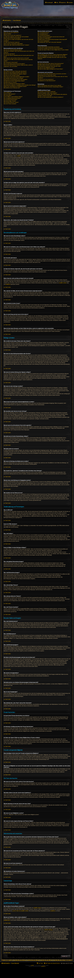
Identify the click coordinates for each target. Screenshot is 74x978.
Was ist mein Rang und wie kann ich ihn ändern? (14, 63)
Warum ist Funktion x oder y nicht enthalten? (47, 93)
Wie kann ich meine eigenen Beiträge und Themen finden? (50, 68)
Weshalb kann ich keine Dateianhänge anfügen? (14, 80)
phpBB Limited (62, 282)
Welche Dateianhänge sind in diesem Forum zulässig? (49, 85)
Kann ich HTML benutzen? (9, 94)
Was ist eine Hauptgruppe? (43, 40)
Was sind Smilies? (8, 95)
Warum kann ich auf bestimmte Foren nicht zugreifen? (15, 79)
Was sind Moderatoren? (43, 33)
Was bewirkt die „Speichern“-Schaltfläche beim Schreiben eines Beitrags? (20, 85)
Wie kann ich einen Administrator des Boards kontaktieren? (50, 97)
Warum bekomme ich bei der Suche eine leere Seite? (49, 66)
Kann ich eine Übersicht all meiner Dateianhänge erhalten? (50, 86)
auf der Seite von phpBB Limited (20, 910)
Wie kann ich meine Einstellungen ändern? (13, 49)
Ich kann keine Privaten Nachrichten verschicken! (48, 47)
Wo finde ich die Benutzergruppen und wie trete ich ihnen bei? (51, 36)
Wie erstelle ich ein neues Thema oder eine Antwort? (15, 71)
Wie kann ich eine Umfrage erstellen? (12, 75)
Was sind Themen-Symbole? (10, 103)
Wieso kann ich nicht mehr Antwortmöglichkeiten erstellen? (16, 76)
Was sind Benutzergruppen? (44, 35)
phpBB (32, 965)
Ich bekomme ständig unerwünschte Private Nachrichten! (50, 48)
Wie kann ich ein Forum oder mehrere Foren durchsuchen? (51, 63)
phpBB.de (8, 284)
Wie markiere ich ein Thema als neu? (12, 87)
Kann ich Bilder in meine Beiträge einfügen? (13, 96)
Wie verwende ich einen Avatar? (11, 62)
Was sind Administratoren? (43, 32)
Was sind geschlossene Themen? (11, 102)
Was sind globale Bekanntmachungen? (12, 98)
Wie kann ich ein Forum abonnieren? (46, 79)
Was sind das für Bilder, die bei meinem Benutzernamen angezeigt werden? (18, 60)
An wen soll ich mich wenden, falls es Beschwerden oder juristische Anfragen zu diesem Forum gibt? (52, 95)
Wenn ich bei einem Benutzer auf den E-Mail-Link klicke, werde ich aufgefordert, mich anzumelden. (18, 65)
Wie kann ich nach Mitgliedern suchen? (46, 67)
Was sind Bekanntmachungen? (10, 99)
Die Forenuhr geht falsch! (9, 53)
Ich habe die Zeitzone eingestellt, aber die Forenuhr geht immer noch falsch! (19, 56)
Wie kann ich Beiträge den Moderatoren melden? (14, 83)
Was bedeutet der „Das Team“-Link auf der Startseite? (49, 42)
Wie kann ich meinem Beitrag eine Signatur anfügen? (15, 73)
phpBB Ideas (7, 920)
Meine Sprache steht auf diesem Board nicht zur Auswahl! (16, 58)
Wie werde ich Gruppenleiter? (44, 38)
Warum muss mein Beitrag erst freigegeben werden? (15, 86)
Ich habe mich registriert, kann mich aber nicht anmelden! (16, 36)
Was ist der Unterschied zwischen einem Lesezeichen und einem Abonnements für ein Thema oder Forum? (52, 74)
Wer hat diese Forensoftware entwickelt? (47, 91)
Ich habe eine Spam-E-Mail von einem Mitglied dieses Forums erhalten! (53, 49)
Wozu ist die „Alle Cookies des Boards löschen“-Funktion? (16, 45)
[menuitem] (70, 2)
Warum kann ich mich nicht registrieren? (12, 35)
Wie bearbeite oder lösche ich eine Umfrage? (13, 78)
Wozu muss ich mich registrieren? (11, 32)
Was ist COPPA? (7, 33)
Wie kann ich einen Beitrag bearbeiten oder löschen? (15, 72)
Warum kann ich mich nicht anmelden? (12, 38)
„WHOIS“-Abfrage (48, 929)
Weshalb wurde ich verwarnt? (10, 82)
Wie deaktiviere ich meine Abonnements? (47, 80)
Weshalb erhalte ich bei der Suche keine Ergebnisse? (49, 64)
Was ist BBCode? (7, 92)
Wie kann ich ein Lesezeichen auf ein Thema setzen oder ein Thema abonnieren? (53, 77)
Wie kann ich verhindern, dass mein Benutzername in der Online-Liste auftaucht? (19, 52)
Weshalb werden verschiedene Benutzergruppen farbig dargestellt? (52, 39)
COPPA (18, 156)
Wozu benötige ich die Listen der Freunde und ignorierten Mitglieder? (53, 54)
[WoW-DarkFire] (10, 5)
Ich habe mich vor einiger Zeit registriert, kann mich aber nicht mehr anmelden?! (18, 40)
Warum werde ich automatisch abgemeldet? (13, 43)
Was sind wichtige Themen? (10, 100)
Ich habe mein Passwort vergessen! (11, 42)
